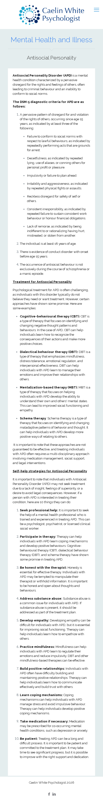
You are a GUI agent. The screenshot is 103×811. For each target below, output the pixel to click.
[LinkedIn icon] (54, 794)
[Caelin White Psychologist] (51, 14)
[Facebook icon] (49, 794)
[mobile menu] (96, 10)
